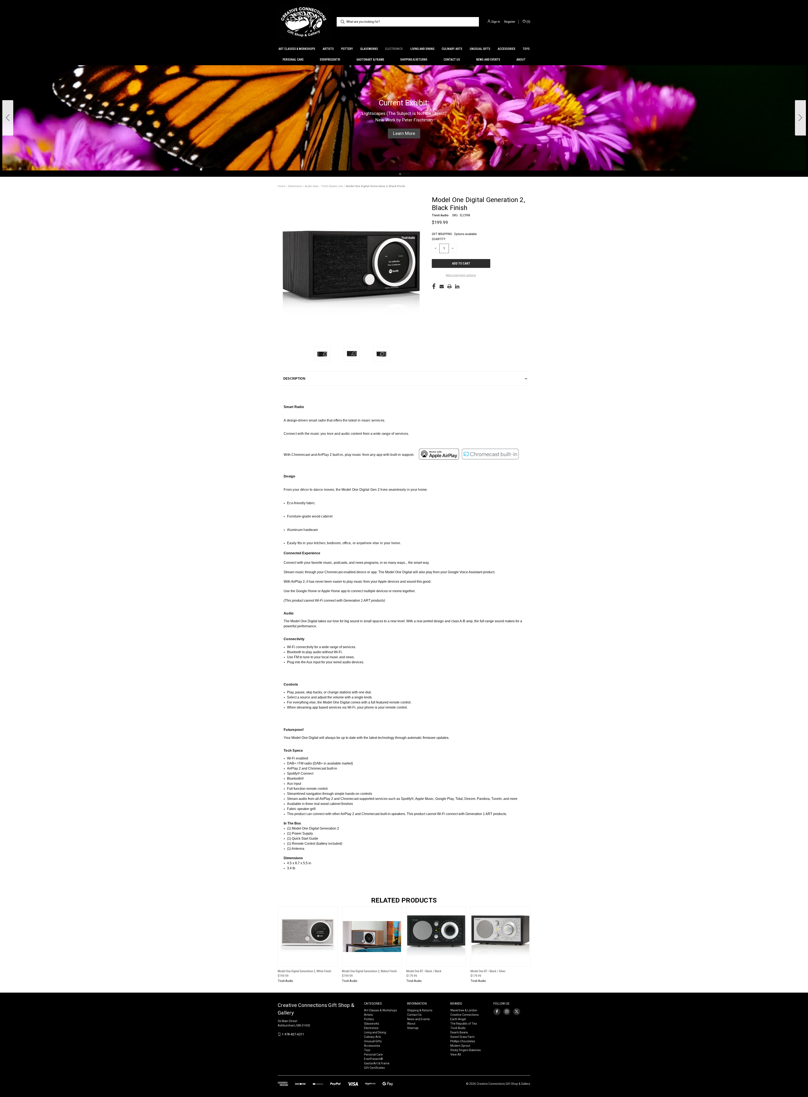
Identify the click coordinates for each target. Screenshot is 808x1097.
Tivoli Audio (458, 1028)
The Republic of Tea (463, 1023)
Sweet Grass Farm (462, 1036)
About (520, 59)
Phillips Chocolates (462, 1041)
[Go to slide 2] (800, 118)
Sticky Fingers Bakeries (465, 1050)
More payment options (461, 275)
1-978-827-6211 (293, 1034)
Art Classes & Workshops (296, 49)
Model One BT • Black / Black (423, 971)
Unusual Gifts (480, 49)
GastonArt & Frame (370, 59)
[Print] (449, 286)
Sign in (495, 21)
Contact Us (452, 59)
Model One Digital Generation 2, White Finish (304, 971)
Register (509, 21)
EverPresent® (330, 59)
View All (455, 1054)
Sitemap (413, 1028)
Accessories (506, 49)
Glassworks (369, 49)
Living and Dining (422, 49)
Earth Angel (458, 1019)
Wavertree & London (463, 1010)
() (528, 21)
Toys (526, 49)
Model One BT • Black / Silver (487, 971)
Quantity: (439, 239)
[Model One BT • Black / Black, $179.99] (436, 936)
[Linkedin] (457, 286)
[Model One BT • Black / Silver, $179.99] (500, 936)
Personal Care (293, 59)
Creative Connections (464, 1014)
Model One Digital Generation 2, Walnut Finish (369, 971)
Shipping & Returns (413, 59)
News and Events (488, 59)
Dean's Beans (459, 1032)
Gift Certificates (374, 1067)
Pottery (347, 49)
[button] (404, 134)
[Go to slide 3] (7, 118)
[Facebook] (434, 286)
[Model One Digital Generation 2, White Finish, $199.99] (308, 936)
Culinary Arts (452, 49)
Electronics (394, 49)
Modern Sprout (460, 1045)
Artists (328, 49)
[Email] (442, 286)
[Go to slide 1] (400, 174)
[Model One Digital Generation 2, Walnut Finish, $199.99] (372, 936)
